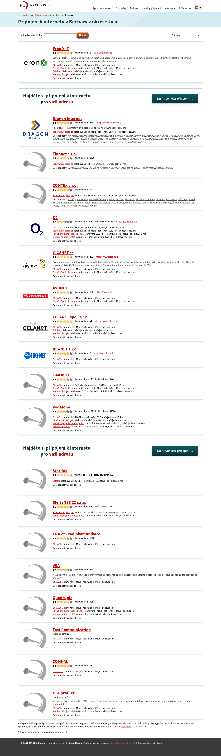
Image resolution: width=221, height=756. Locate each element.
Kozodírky (78, 202)
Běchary (130, 135)
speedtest (126, 726)
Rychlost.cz (24, 14)
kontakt (114, 743)
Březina (85, 138)
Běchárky (119, 135)
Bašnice (103, 135)
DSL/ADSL (58, 64)
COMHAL (60, 661)
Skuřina (154, 202)
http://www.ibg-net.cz (104, 353)
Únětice (185, 202)
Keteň (192, 199)
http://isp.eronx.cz (102, 52)
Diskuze (134, 8)
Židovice (159, 167)
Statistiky (121, 8)
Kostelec (67, 202)
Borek (197, 135)
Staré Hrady (165, 202)
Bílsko (157, 135)
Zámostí (63, 205)
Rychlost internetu (102, 8)
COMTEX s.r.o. (65, 185)
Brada (56, 138)
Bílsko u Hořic (169, 135)
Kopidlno (57, 202)
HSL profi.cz (64, 692)
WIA (56, 565)
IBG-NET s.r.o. (65, 348)
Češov (142, 141)
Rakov (136, 202)
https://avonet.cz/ (105, 291)
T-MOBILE (61, 374)
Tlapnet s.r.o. (65, 153)
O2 (55, 217)
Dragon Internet (67, 118)
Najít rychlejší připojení (173, 98)
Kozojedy (104, 167)
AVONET (60, 287)
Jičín (58, 14)
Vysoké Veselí (147, 167)
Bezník (149, 135)
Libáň (88, 202)
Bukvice (153, 138)
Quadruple (62, 597)
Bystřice (172, 138)
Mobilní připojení (61, 74)
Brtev (77, 138)
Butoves (162, 138)
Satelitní (57, 71)
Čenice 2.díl (89, 141)
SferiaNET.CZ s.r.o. (69, 502)
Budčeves (123, 138)
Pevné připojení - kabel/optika (68, 68)
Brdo (62, 138)
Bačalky (82, 135)
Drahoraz (160, 199)
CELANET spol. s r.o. (71, 316)
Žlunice (169, 167)
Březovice (103, 138)
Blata (179, 135)
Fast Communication (72, 629)
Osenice (103, 202)
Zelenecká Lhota (77, 205)
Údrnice (176, 202)
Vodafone (61, 407)
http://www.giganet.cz (107, 256)
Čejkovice (77, 141)
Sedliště (144, 202)
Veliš (193, 202)
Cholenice (93, 167)
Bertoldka (140, 135)
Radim (128, 202)
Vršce (136, 167)
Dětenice (150, 199)
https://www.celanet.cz (106, 320)
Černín (99, 141)
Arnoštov (72, 135)
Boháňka (188, 135)
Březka (93, 138)
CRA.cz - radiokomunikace (76, 533)
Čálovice (66, 141)
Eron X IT (61, 48)
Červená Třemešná (113, 141)
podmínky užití (126, 743)
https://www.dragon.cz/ (109, 122)
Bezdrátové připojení (63, 131)
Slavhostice (127, 167)
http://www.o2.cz (128, 221)
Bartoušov (92, 135)
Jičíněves (183, 199)
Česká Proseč (131, 141)
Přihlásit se (185, 8)
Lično (95, 202)
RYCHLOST (40, 5)
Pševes (120, 202)
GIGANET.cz (63, 252)
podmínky (63, 732)
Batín (111, 135)
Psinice (112, 202)
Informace (170, 8)
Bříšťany (113, 138)
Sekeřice (114, 167)
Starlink (60, 470)
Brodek (69, 138)
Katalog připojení (151, 8)
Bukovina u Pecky (138, 138)
